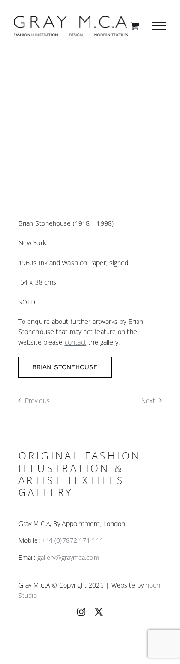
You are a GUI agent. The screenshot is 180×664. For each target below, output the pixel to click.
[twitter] (99, 612)
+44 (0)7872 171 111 (72, 540)
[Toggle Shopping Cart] (135, 26)
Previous (37, 400)
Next (148, 400)
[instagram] (81, 612)
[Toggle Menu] (159, 26)
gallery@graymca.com (68, 557)
